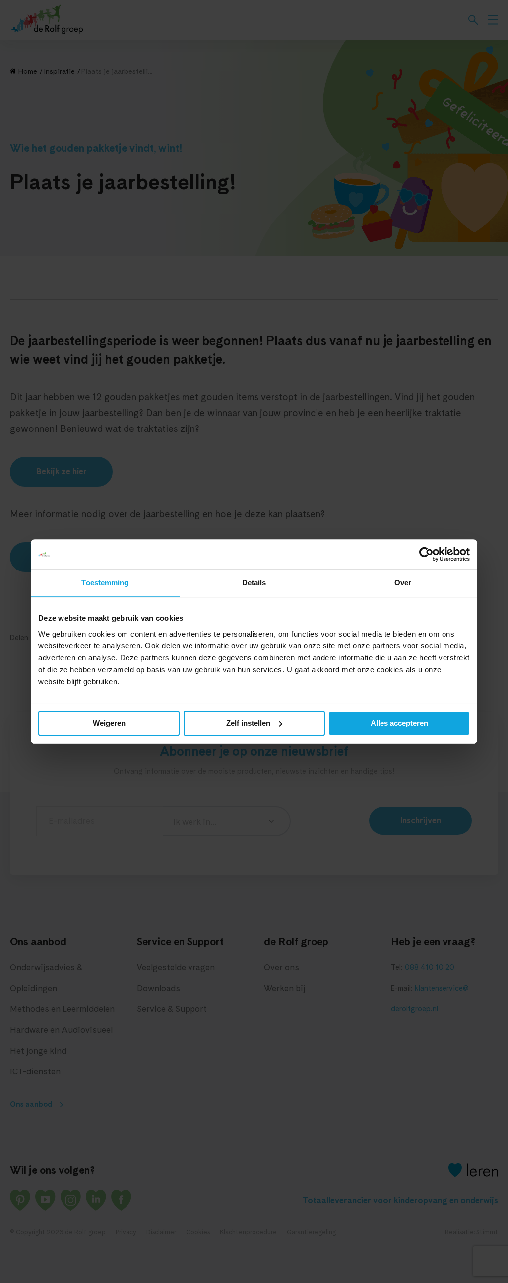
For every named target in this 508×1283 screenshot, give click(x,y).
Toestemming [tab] (104, 582)
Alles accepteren (399, 723)
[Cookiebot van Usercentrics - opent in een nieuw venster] (426, 554)
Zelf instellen (248, 723)
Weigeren (109, 723)
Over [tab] (402, 582)
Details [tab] (254, 582)
